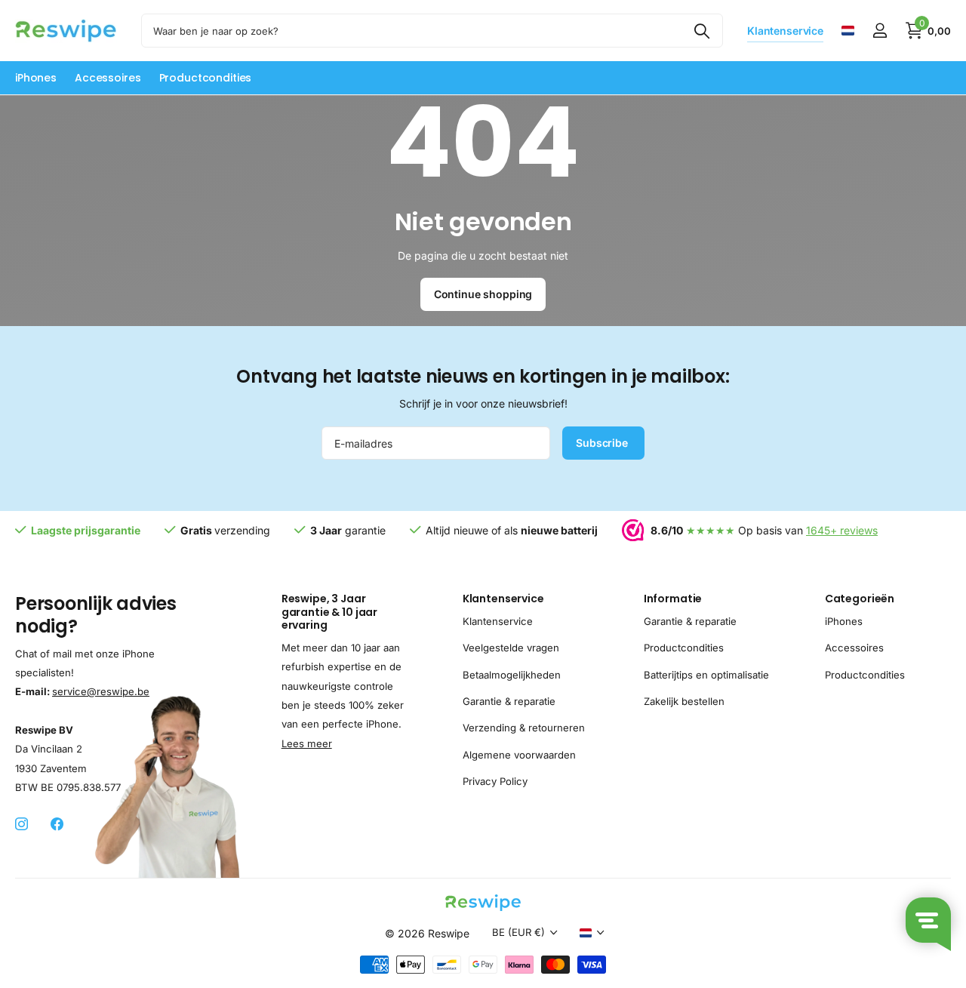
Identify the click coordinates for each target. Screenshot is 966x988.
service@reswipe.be (100, 691)
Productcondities (205, 77)
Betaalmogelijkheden (512, 675)
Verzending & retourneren (524, 728)
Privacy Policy (495, 781)
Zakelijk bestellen (684, 701)
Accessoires (107, 77)
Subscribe (603, 442)
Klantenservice (503, 598)
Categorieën (859, 598)
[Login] (879, 31)
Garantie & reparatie (509, 701)
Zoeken (702, 31)
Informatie (673, 598)
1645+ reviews (842, 530)
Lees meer (306, 743)
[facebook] (57, 825)
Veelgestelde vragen (511, 648)
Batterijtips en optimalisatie (706, 675)
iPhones (36, 77)
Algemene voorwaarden (519, 755)
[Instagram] (21, 825)
